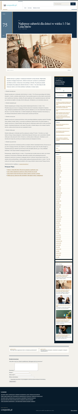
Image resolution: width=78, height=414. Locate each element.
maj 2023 (57, 178)
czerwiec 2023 (58, 176)
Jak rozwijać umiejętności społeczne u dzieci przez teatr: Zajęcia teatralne (63, 291)
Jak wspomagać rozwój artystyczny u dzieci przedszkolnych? (62, 132)
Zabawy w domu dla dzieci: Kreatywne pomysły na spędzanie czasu (22, 169)
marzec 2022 (58, 206)
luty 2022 (57, 208)
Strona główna (74, 410)
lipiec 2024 (58, 162)
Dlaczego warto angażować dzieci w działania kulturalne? (62, 125)
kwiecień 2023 (58, 180)
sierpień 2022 (58, 196)
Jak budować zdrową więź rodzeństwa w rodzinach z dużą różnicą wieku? (63, 335)
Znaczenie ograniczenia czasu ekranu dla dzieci (63, 305)
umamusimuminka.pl (23, 164)
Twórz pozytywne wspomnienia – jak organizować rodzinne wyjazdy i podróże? (18, 401)
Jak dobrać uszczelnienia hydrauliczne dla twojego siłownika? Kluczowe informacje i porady (63, 103)
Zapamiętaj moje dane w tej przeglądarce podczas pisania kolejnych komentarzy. (28, 379)
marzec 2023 (58, 182)
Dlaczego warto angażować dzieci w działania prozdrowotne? (23, 350)
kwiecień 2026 (58, 156)
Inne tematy (58, 150)
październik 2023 (59, 170)
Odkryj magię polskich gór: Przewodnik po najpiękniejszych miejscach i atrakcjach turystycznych (22, 396)
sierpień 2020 (58, 245)
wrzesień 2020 (58, 243)
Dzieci (19, 20)
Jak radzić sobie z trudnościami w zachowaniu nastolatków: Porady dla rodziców (18, 398)
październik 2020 (59, 241)
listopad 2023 (58, 168)
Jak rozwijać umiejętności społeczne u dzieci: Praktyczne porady (22, 171)
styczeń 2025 (58, 160)
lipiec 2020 (58, 247)
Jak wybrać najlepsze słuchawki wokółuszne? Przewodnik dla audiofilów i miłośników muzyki (63, 116)
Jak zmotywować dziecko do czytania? (63, 128)
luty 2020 (57, 257)
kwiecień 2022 (58, 204)
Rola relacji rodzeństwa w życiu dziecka (63, 135)
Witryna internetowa (13, 377)
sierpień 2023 (58, 172)
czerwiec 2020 (58, 249)
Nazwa (11, 372)
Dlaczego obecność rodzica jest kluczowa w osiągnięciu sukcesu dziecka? (17, 399)
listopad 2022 (58, 190)
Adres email (12, 374)
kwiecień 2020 (58, 253)
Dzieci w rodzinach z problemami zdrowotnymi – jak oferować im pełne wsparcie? (62, 139)
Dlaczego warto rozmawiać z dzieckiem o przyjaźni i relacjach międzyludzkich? (54, 350)
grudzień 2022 (58, 188)
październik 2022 (59, 192)
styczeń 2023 (58, 186)
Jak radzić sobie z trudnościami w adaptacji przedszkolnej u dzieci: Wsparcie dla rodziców (20, 394)
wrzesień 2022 (58, 194)
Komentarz (11, 370)
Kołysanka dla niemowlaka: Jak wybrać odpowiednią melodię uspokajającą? (63, 320)
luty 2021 (57, 233)
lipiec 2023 (58, 174)
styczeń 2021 (58, 235)
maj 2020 (57, 251)
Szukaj (69, 95)
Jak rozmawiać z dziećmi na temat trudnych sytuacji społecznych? (62, 276)
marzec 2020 (58, 255)
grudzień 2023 (58, 166)
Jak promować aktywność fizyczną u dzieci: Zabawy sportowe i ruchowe (23, 173)
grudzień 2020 (58, 237)
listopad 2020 (58, 239)
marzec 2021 (58, 231)
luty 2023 (57, 184)
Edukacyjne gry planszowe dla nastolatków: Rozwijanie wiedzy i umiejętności (25, 175)
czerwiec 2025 (58, 158)
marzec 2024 (58, 164)
